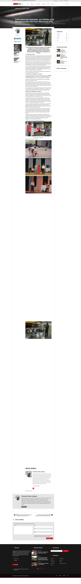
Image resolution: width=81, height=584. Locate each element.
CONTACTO (60, 575)
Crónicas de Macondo (18, 8)
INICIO (56, 575)
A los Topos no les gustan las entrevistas (17, 62)
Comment (15, 525)
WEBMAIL (64, 575)
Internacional (23, 8)
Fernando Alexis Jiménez (39, 471)
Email (35, 528)
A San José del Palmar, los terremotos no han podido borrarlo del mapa (63, 56)
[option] (38, 37)
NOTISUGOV (52, 558)
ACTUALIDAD (52, 560)
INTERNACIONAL (53, 561)
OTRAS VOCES (52, 563)
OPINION (61, 561)
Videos (62, 40)
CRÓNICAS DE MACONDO (63, 563)
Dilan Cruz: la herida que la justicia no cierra (17, 49)
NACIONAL (61, 560)
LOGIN (67, 575)
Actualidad (62, 33)
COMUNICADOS (61, 558)
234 (43, 568)
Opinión (27, 8)
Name (35, 525)
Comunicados (62, 35)
